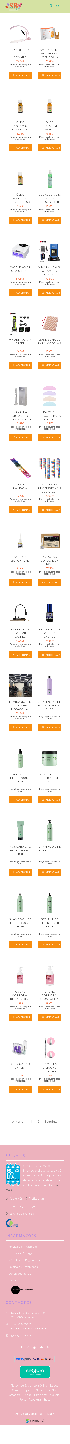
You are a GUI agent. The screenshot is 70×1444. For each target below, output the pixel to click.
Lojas (32, 1206)
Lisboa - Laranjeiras (35, 1395)
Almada (41, 1390)
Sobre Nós (16, 1198)
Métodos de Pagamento (23, 1260)
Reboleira (35, 1399)
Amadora (15, 1395)
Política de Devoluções (22, 1267)
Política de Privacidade (22, 1246)
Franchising (16, 1206)
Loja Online (41, 1385)
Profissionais (37, 1198)
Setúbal (52, 1390)
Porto (23, 1399)
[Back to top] (63, 1437)
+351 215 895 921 (22, 1324)
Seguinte (51, 1121)
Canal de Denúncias (21, 1213)
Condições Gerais (18, 1273)
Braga (47, 1399)
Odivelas (55, 1395)
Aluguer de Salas (21, 1385)
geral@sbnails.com (22, 1335)
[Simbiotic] (35, 1420)
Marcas (12, 1280)
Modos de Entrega (19, 1253)
